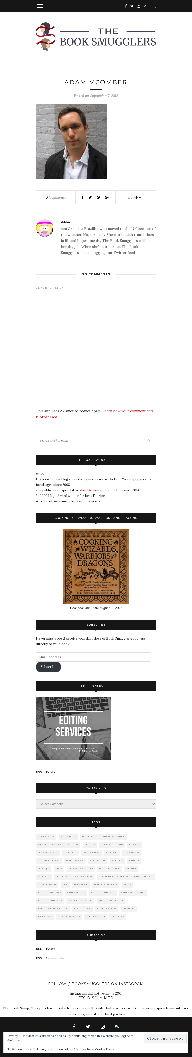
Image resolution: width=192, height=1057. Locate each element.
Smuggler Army (49, 892)
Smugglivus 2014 (111, 900)
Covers (135, 844)
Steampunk (82, 908)
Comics (90, 844)
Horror (117, 860)
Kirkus (134, 860)
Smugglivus (76, 892)
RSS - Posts (46, 772)
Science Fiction (106, 884)
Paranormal (47, 884)
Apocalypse (46, 836)
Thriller (129, 908)
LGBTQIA (44, 868)
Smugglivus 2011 (133, 892)
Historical (98, 860)
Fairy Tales (92, 852)
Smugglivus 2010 (103, 892)
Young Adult (96, 916)
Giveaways (132, 852)
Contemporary (112, 844)
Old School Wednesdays (74, 876)
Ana (138, 198)
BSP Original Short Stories (58, 844)
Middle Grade (109, 868)
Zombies (118, 916)
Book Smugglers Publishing (104, 836)
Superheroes (107, 908)
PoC (65, 884)
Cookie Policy (105, 1049)
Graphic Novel (49, 860)
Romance (81, 884)
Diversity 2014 (48, 852)
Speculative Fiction (53, 908)
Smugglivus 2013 (80, 900)
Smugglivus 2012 (50, 900)
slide (128, 884)
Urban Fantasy (69, 916)
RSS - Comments (50, 958)
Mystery (44, 876)
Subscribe (48, 667)
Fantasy (112, 852)
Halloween (75, 860)
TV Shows (45, 916)
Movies (131, 868)
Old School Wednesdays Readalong (126, 876)
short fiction (89, 490)
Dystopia (71, 852)
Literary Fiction (81, 868)
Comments (56, 197)
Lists (59, 868)
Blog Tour (68, 836)
